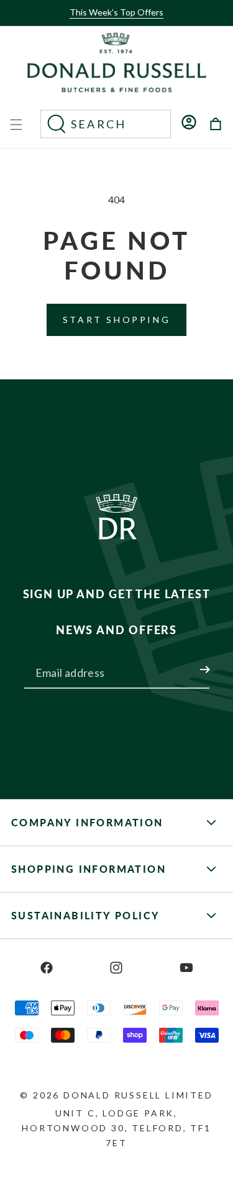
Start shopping (116, 319)
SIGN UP (190, 662)
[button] (113, 23)
